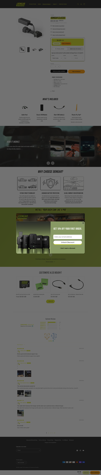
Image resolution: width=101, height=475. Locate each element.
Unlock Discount (67, 242)
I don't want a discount (67, 248)
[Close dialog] (83, 223)
